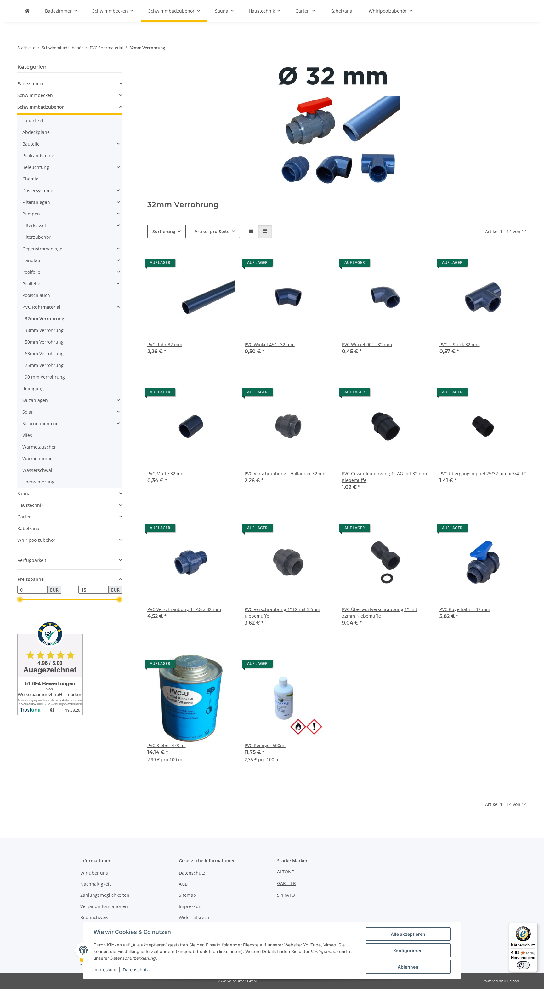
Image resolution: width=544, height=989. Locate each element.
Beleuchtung (35, 167)
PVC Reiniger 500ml (265, 745)
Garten (24, 517)
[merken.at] (27, 11)
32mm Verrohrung (44, 319)
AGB (183, 884)
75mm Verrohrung (44, 365)
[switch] (523, 965)
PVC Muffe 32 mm (166, 474)
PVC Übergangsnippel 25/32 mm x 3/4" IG (482, 474)
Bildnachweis (94, 917)
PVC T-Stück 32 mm (459, 344)
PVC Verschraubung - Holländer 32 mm (286, 474)
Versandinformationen (104, 906)
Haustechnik (30, 505)
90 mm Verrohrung (45, 377)
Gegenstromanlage (42, 249)
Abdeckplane (36, 132)
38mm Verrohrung (44, 330)
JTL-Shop (511, 981)
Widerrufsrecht (195, 917)
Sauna (24, 493)
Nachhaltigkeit (95, 884)
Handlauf (32, 260)
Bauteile (31, 144)
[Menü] (534, 926)
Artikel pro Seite (212, 231)
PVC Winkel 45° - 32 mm (270, 344)
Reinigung (33, 389)
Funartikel (32, 120)
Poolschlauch (36, 295)
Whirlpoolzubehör (36, 540)
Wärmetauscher (39, 447)
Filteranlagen (36, 202)
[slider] (19, 599)
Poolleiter (32, 284)
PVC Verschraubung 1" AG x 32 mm (184, 609)
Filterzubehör (36, 237)
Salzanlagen (35, 400)
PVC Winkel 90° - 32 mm (367, 344)
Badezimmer (30, 84)
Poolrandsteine (38, 155)
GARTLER (286, 883)
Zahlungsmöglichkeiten (104, 895)
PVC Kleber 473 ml (166, 745)
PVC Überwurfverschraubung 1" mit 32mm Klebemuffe (379, 612)
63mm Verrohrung (44, 354)
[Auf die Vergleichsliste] (224, 264)
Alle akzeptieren (408, 934)
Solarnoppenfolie (40, 423)
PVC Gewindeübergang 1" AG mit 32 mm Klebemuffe (384, 477)
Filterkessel (34, 225)
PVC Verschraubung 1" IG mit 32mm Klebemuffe (282, 612)
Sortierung (163, 231)
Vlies (27, 435)
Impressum (105, 969)
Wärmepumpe (37, 458)
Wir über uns (94, 873)
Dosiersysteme (37, 190)
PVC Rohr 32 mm (164, 344)
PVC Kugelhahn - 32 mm (464, 609)
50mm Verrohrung (44, 342)
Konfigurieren (408, 950)
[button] (251, 231)
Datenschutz (136, 969)
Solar (27, 412)
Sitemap (187, 895)
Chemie (30, 179)
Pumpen (31, 214)
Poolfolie (31, 272)
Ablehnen (408, 966)
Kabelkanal (29, 528)
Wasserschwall (38, 470)
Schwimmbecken (35, 95)
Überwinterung (38, 482)
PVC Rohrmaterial (41, 307)
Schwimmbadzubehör (40, 107)
